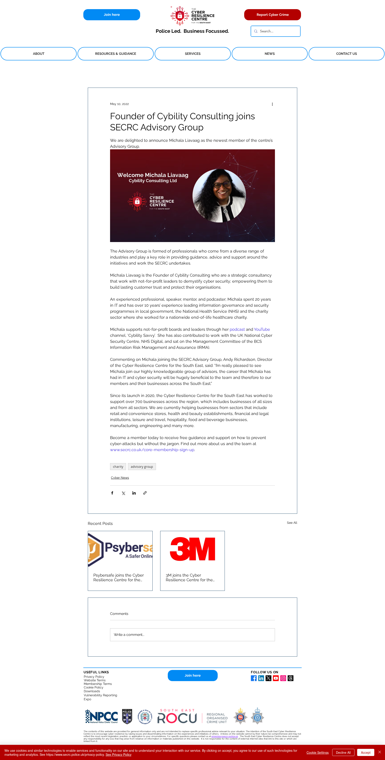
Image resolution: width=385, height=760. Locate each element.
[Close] (379, 752)
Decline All (343, 752)
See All (292, 522)
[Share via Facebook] (112, 493)
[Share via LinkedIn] (134, 493)
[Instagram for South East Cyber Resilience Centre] (283, 678)
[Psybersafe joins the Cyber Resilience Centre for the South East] (120, 549)
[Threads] (290, 678)
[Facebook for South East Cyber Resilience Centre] (254, 678)
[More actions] (272, 104)
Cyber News (120, 477)
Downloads (92, 691)
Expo (87, 699)
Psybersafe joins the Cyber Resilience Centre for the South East (118, 577)
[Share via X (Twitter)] (123, 493)
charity (118, 466)
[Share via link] (145, 493)
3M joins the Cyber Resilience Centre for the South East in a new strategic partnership (189, 577)
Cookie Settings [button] (318, 752)
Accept (366, 752)
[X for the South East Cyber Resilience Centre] (268, 678)
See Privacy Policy (118, 754)
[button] (38, 53)
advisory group (142, 466)
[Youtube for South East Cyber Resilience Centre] (276, 678)
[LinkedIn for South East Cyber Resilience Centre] (261, 678)
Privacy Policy (94, 676)
